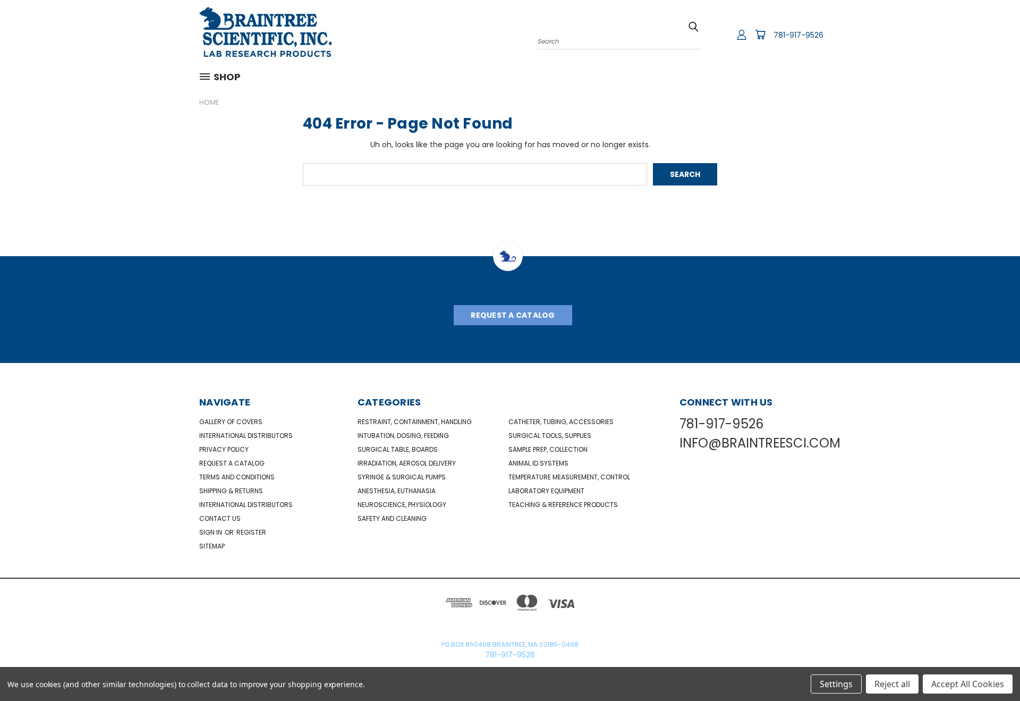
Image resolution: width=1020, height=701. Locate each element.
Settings (836, 684)
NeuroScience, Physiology (402, 504)
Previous (992, 668)
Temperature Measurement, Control (569, 477)
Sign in (211, 532)
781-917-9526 (798, 35)
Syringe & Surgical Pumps (402, 477)
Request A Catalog (513, 315)
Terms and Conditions (237, 477)
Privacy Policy (224, 449)
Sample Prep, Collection (548, 449)
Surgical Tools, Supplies (549, 435)
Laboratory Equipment (546, 490)
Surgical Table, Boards (398, 449)
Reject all (892, 684)
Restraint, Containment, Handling (415, 421)
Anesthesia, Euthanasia (397, 490)
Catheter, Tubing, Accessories (561, 421)
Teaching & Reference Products (563, 504)
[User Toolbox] (741, 34)
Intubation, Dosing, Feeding (403, 435)
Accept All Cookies (967, 684)
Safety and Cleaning (392, 518)
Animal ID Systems (538, 463)
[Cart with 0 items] (760, 34)
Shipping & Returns (231, 490)
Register (251, 532)
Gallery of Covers (230, 421)
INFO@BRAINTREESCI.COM (759, 443)
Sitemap (212, 546)
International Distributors (246, 435)
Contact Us (220, 518)
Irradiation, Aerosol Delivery (407, 463)
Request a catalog (232, 463)
